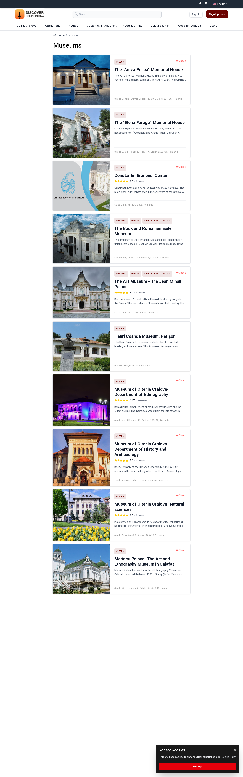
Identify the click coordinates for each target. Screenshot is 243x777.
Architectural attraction (157, 221)
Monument (121, 221)
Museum (120, 62)
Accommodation (190, 25)
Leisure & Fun (160, 25)
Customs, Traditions (101, 25)
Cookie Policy (229, 757)
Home (61, 35)
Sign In (196, 14)
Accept (198, 766)
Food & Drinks (133, 25)
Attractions (53, 25)
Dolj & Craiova (27, 25)
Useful (214, 25)
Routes (74, 25)
